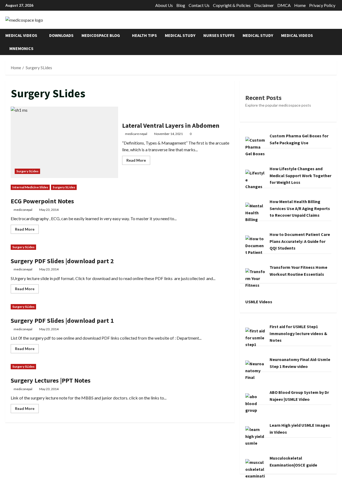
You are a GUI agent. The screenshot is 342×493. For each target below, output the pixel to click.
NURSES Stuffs (219, 35)
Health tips (144, 35)
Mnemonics (21, 48)
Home (300, 5)
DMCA (284, 5)
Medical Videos (21, 35)
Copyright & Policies (232, 5)
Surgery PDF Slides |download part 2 (62, 261)
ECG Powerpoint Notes (42, 201)
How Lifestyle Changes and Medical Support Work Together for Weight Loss (300, 175)
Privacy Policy (322, 5)
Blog (180, 5)
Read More (138, 161)
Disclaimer (264, 5)
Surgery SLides (27, 171)
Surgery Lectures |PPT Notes (51, 380)
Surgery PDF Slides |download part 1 (62, 320)
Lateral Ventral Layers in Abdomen (64, 142)
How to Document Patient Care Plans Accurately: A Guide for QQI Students (300, 241)
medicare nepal (136, 134)
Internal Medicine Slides (30, 187)
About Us (164, 5)
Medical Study (180, 35)
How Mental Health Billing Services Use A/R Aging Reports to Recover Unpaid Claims (300, 208)
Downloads (61, 35)
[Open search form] (335, 41)
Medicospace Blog (100, 35)
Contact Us (199, 5)
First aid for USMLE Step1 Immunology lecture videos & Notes (298, 333)
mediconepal (23, 210)
